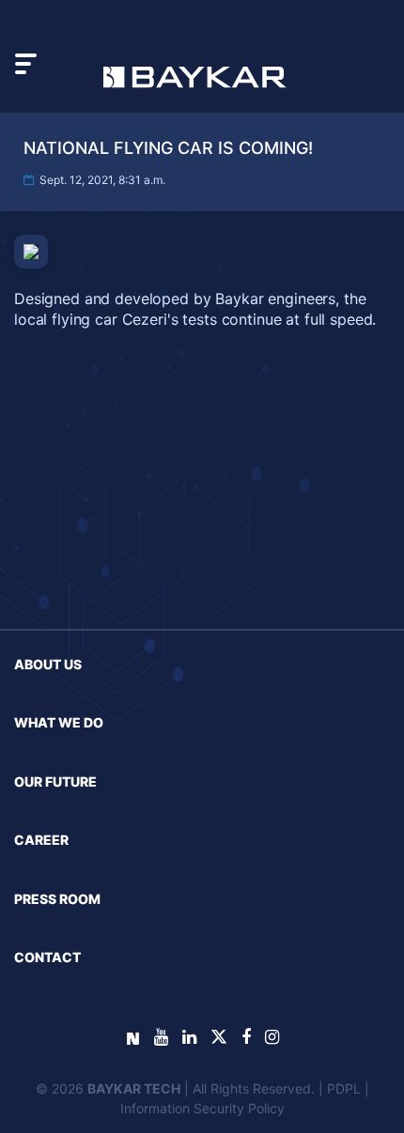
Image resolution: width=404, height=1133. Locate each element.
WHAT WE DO (58, 722)
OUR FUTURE (55, 781)
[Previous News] (64, 670)
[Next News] (340, 670)
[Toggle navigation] (26, 64)
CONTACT (47, 957)
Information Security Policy (202, 1108)
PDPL (344, 1088)
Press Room (57, 899)
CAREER (41, 840)
